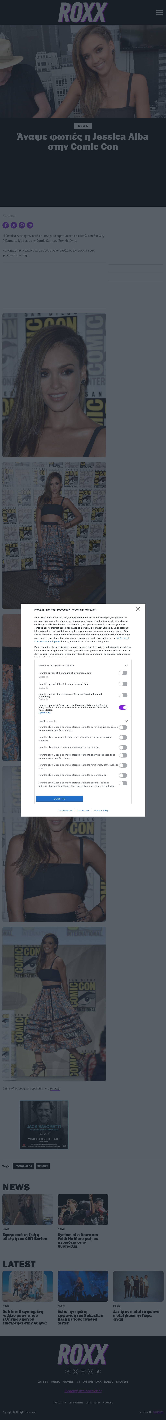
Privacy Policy (101, 810)
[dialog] (83, 710)
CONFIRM (60, 799)
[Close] (139, 610)
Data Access (83, 810)
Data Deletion (65, 810)
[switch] (123, 673)
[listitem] (83, 665)
